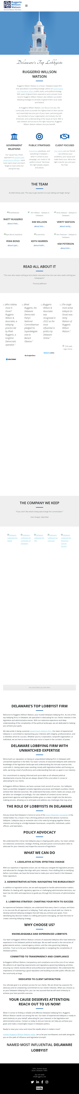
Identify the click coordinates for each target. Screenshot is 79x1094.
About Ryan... (13, 245)
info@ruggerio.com (39, 1077)
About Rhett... (13, 223)
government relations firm (40, 731)
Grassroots (33, 151)
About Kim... (39, 226)
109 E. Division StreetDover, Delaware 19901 (39, 1070)
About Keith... (39, 245)
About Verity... (66, 226)
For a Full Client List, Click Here (39, 688)
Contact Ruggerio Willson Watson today (19, 1034)
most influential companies (57, 815)
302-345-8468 (39, 1075)
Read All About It (39, 266)
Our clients (58, 151)
